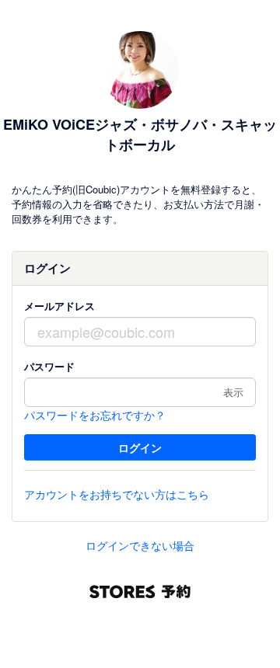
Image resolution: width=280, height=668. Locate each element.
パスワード (49, 366)
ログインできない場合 (140, 545)
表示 (233, 391)
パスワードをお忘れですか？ (95, 415)
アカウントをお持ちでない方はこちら (116, 494)
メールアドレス (59, 305)
